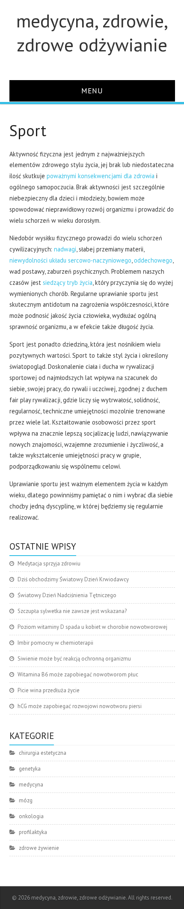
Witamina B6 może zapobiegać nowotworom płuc (78, 674)
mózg (26, 800)
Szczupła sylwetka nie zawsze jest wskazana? (72, 611)
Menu (92, 91)
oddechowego (153, 260)
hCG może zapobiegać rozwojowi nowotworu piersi (80, 706)
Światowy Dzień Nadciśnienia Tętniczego (67, 595)
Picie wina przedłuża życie (49, 690)
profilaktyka (33, 832)
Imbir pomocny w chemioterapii (55, 642)
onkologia (31, 816)
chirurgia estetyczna (42, 753)
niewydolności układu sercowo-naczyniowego (70, 260)
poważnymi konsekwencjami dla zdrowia (100, 176)
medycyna (31, 784)
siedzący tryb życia (67, 282)
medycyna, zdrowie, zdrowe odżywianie (92, 33)
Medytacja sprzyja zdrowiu (49, 563)
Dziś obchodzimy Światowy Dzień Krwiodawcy (73, 579)
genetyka (30, 768)
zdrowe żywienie (39, 848)
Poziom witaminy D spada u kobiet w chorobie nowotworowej (92, 627)
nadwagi (65, 249)
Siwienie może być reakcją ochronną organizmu (74, 658)
